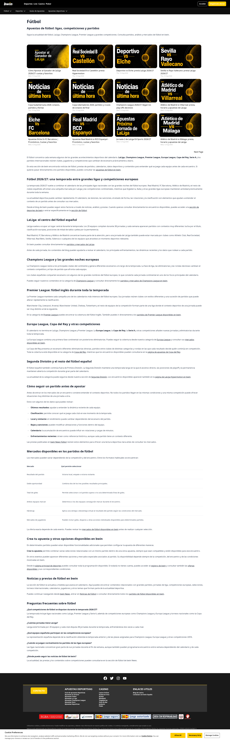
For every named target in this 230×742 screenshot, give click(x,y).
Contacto (39, 690)
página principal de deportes (48, 565)
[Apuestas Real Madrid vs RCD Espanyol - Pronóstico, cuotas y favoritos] (92, 125)
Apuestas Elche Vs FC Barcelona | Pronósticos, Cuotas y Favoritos (43, 140)
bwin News (65, 594)
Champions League (85, 280)
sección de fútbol (79, 210)
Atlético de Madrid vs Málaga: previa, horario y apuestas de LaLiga (177, 140)
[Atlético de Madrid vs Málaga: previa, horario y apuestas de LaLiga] (180, 125)
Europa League (163, 339)
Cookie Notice (146, 736)
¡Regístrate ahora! (217, 4)
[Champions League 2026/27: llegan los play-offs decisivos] (136, 90)
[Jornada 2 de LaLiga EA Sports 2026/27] (136, 125)
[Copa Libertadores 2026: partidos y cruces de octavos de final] (92, 90)
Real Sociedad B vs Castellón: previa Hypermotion (88, 72)
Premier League (50, 314)
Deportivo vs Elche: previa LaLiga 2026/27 (135, 70)
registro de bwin (158, 565)
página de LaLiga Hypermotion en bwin (173, 377)
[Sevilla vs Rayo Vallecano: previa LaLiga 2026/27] (180, 56)
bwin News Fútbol (58, 442)
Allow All (178, 735)
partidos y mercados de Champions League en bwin (143, 280)
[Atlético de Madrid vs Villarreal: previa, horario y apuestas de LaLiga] (180, 90)
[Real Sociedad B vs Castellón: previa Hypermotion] (92, 56)
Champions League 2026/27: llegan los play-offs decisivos (133, 106)
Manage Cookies (212, 735)
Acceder (202, 4)
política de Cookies (106, 726)
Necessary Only (195, 735)
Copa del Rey (80, 352)
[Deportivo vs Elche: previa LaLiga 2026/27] (136, 56)
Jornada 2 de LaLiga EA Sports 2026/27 (133, 139)
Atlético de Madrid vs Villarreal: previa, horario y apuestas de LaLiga (178, 106)
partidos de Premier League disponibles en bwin (159, 314)
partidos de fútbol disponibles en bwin (146, 594)
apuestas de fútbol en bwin (108, 169)
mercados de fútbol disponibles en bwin (100, 529)
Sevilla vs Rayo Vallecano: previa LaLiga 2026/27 (178, 72)
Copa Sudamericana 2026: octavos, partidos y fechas (44, 106)
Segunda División (99, 377)
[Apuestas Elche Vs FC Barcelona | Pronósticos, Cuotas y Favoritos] (48, 125)
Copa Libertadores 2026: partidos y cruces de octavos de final (91, 106)
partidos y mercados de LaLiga (80, 244)
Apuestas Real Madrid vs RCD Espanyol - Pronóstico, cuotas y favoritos (90, 140)
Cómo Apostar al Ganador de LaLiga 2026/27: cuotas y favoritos (44, 72)
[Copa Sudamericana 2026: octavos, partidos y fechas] (48, 90)
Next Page (198, 152)
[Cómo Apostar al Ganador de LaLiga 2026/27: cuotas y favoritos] (48, 56)
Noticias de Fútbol (88, 594)
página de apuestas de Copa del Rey (164, 352)
